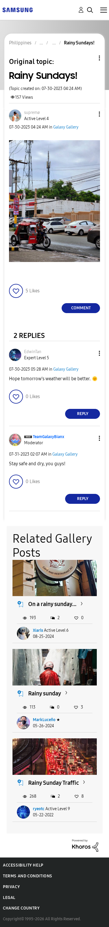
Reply (82, 413)
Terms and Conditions (27, 876)
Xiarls (38, 630)
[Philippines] (17, 9)
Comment (81, 307)
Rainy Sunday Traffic (53, 782)
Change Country (21, 908)
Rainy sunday (44, 693)
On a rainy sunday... (52, 603)
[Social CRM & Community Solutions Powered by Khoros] (85, 845)
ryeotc (38, 808)
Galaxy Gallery (65, 127)
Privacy (11, 886)
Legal (9, 897)
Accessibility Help (23, 865)
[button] (89, 114)
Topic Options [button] (89, 58)
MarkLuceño (44, 719)
